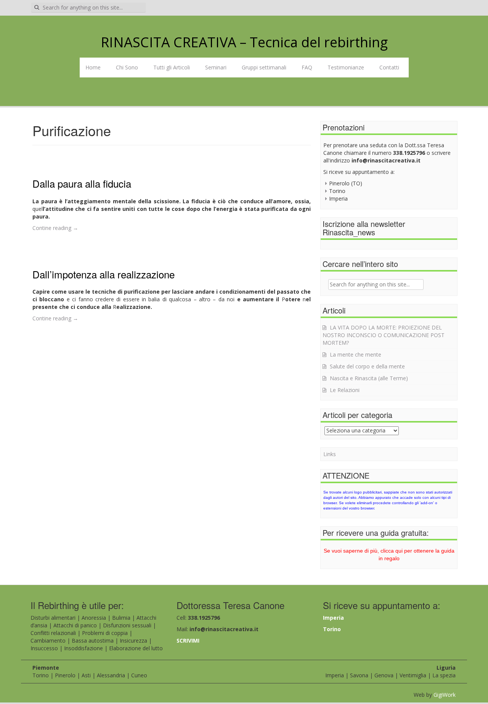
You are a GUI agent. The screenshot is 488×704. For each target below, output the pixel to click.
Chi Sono (127, 67)
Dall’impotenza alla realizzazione (103, 274)
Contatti (389, 67)
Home (93, 67)
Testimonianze (345, 67)
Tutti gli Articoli (171, 67)
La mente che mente (355, 354)
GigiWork (444, 694)
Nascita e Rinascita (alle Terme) (369, 378)
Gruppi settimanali (264, 67)
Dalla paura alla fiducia (81, 183)
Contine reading (55, 227)
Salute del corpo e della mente (367, 366)
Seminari (215, 67)
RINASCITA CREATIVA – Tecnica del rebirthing (244, 42)
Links (329, 454)
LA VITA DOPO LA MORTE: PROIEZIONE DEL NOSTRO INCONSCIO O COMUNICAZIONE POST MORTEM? (384, 335)
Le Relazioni (345, 390)
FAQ (307, 67)
